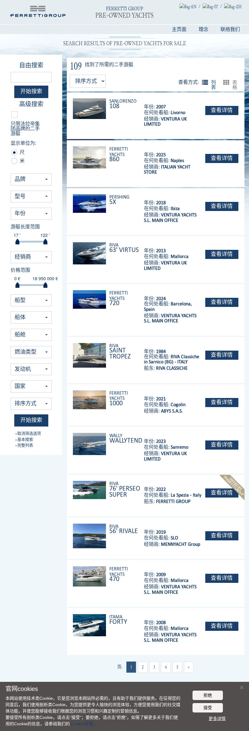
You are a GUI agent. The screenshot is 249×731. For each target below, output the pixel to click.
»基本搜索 (24, 439)
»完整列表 (24, 445)
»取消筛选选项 (28, 433)
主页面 (179, 29)
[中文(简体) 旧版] (232, 6)
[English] (187, 6)
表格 (226, 82)
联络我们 (230, 29)
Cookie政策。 (84, 723)
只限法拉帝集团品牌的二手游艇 (25, 128)
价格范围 (20, 270)
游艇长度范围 (25, 226)
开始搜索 (31, 91)
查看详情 (222, 110)
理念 (203, 29)
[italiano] (210, 6)
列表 (205, 82)
